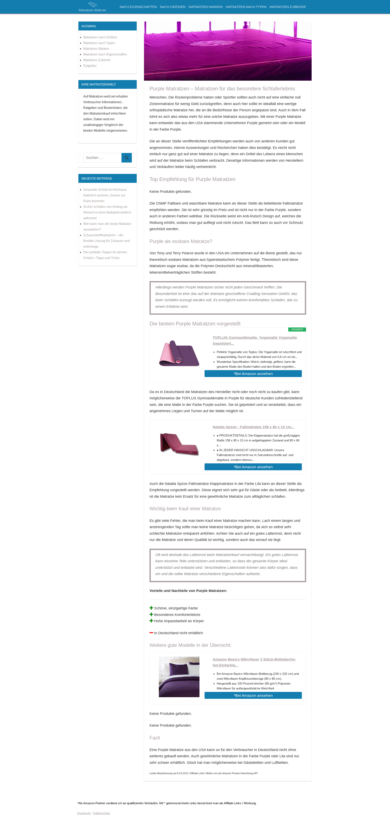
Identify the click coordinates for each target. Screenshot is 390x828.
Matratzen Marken (205, 7)
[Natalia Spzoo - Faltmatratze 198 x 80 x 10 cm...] (179, 444)
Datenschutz (101, 813)
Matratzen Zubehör (288, 7)
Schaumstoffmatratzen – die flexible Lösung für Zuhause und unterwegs (106, 240)
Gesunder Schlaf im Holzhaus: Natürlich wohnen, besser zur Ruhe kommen (105, 195)
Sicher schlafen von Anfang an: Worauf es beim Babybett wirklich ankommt (107, 212)
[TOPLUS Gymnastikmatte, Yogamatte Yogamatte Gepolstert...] (179, 355)
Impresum (84, 813)
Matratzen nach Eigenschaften (105, 54)
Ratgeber (90, 65)
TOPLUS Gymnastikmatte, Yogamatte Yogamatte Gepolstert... (255, 341)
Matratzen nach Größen (100, 37)
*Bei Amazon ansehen (253, 374)
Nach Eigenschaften (138, 7)
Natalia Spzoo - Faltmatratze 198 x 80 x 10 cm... (253, 427)
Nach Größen (172, 7)
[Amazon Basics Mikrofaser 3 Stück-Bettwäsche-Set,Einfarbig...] (179, 677)
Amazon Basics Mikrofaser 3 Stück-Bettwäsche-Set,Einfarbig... (254, 662)
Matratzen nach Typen (246, 7)
